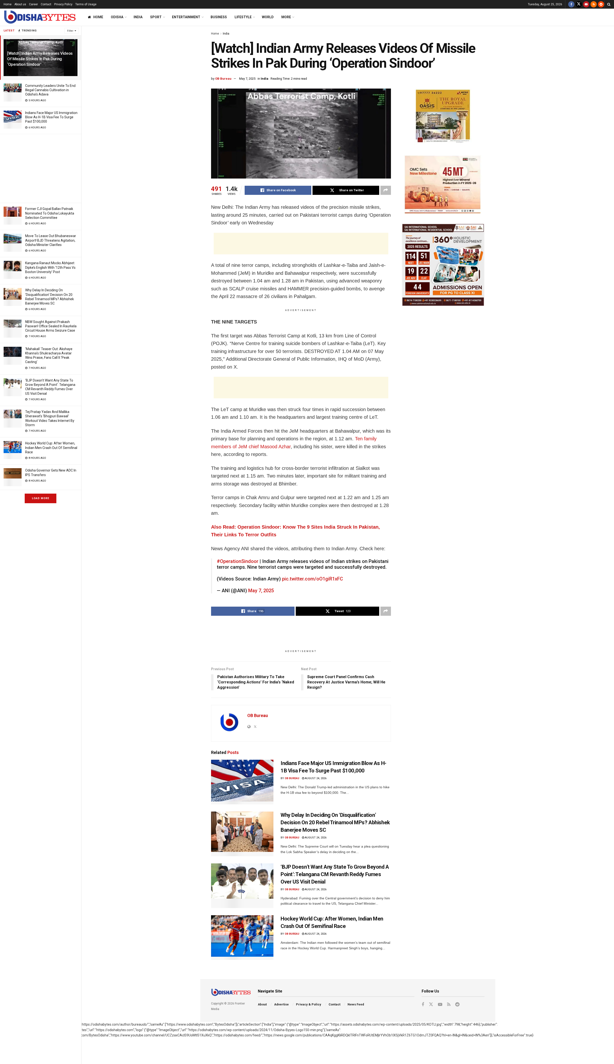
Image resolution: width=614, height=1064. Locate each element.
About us (20, 4)
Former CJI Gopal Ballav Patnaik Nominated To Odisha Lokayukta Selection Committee (49, 213)
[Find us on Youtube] (586, 4)
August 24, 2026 (315, 778)
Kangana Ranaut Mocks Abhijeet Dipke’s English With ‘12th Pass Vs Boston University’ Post (50, 267)
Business (219, 17)
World (268, 17)
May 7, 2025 (247, 78)
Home (8, 4)
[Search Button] (608, 4)
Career (33, 4)
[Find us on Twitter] (579, 4)
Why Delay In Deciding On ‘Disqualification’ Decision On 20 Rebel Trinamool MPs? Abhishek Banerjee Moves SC (335, 822)
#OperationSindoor (237, 561)
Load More (40, 498)
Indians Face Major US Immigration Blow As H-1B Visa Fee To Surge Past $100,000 (51, 117)
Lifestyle (243, 17)
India (138, 17)
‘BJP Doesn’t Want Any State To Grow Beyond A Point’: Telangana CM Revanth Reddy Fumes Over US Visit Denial (335, 874)
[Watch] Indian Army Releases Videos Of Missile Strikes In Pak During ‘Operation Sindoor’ (40, 59)
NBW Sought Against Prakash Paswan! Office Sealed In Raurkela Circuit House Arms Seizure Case (51, 326)
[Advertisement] (41, 168)
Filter (70, 30)
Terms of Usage (85, 4)
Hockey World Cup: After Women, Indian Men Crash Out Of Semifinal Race (51, 447)
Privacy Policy (63, 4)
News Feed (356, 1004)
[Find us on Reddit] (601, 4)
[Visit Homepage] (40, 17)
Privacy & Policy (308, 1004)
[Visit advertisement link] (443, 117)
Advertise (281, 1004)
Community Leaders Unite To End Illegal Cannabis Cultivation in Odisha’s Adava (50, 90)
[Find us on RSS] (593, 4)
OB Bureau (223, 78)
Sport (156, 17)
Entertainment (186, 17)
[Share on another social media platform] (385, 190)
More (286, 17)
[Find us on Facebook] (571, 4)
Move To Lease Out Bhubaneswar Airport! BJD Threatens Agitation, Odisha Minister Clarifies (50, 240)
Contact (46, 4)
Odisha (117, 17)
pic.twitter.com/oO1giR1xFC (312, 579)
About (262, 1004)
